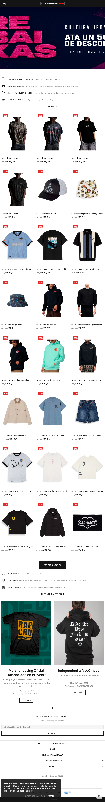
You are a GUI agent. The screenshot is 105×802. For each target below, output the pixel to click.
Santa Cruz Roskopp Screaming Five (86, 380)
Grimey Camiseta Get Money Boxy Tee (87, 491)
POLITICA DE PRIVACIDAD (34, 796)
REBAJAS (53, 106)
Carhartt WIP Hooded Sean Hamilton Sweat (52, 547)
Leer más (26, 700)
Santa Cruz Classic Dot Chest (48, 380)
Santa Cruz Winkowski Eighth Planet (86, 325)
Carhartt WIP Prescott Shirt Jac (14, 436)
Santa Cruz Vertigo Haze (11, 325)
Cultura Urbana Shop (52, 3)
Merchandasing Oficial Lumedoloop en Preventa (26, 672)
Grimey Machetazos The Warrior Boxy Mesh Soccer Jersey (17, 269)
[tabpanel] (26, 652)
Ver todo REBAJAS (52, 565)
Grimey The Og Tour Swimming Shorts (87, 214)
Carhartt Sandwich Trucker (47, 214)
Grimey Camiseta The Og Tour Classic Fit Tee (52, 491)
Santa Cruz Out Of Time (46, 325)
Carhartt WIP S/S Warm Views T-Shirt (51, 269)
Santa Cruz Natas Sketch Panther (15, 380)
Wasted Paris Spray (9, 158)
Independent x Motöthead (79, 670)
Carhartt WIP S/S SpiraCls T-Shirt (50, 436)
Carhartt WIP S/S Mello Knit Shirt (85, 269)
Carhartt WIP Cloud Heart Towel (85, 547)
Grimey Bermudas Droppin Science (86, 436)
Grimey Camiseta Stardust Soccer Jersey (17, 491)
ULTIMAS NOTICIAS (52, 594)
